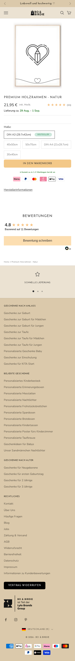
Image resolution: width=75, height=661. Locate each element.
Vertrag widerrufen (24, 585)
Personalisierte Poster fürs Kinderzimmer (28, 431)
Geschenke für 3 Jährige (18, 486)
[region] (37, 278)
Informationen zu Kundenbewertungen (27, 573)
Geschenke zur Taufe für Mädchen (24, 338)
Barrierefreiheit (12, 554)
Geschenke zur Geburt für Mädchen (25, 319)
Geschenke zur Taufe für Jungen (23, 345)
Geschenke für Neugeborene (21, 467)
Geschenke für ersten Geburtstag (23, 474)
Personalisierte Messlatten (20, 393)
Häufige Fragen (13, 516)
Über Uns (9, 510)
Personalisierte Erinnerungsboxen (24, 387)
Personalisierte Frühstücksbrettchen (25, 406)
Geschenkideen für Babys (19, 444)
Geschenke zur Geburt (17, 313)
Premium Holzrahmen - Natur (25, 262)
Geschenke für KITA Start (19, 364)
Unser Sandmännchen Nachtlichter (24, 450)
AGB (6, 542)
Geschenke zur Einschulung (20, 357)
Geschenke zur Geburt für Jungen (24, 326)
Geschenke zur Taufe (16, 332)
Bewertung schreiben (37, 240)
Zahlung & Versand (15, 535)
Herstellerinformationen (18, 190)
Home (6, 262)
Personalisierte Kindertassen (21, 425)
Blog (6, 523)
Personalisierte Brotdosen (19, 419)
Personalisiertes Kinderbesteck (22, 381)
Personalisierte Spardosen (19, 412)
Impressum (10, 567)
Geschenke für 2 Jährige (18, 480)
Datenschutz (11, 560)
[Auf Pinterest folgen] (26, 620)
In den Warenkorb (37, 163)
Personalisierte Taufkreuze (19, 438)
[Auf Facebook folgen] (6, 620)
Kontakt (8, 503)
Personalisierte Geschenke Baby (23, 351)
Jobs (6, 529)
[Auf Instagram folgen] (16, 620)
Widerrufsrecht (13, 548)
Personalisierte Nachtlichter (20, 400)
